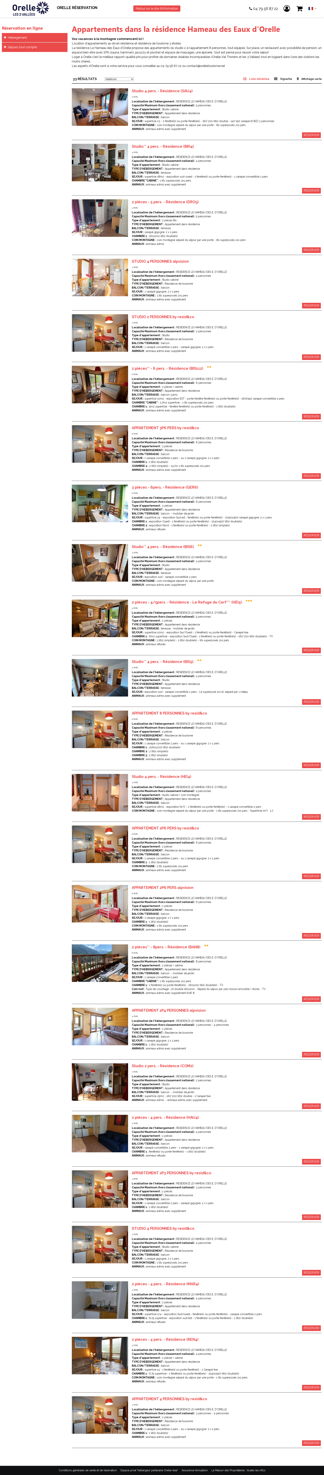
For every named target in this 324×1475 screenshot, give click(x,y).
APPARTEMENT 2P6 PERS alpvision (163, 887)
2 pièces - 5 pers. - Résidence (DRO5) (165, 202)
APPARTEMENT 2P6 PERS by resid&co (165, 828)
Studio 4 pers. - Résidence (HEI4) (161, 776)
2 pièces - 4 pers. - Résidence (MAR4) (165, 1284)
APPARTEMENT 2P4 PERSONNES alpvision (169, 1010)
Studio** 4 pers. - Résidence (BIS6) (163, 546)
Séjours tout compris (22, 47)
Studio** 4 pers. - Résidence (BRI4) (163, 146)
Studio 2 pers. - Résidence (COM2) (162, 1066)
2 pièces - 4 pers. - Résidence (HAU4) (165, 1117)
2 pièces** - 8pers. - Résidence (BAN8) (166, 947)
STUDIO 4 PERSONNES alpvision (160, 261)
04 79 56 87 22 (265, 8)
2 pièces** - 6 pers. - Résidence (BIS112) (167, 368)
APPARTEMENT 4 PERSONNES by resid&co (169, 1399)
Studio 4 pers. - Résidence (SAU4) (162, 91)
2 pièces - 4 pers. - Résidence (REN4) (165, 1339)
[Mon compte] (287, 9)
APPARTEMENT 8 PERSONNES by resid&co (169, 713)
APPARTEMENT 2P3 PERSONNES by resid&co (171, 1173)
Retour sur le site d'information (157, 8)
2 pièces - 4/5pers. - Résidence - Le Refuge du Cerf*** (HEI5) (187, 602)
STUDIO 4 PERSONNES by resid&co (163, 1228)
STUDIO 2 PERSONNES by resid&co (163, 317)
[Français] (312, 9)
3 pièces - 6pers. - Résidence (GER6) (165, 487)
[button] (300, 9)
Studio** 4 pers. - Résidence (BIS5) (162, 661)
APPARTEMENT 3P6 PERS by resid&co (165, 428)
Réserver (311, 135)
